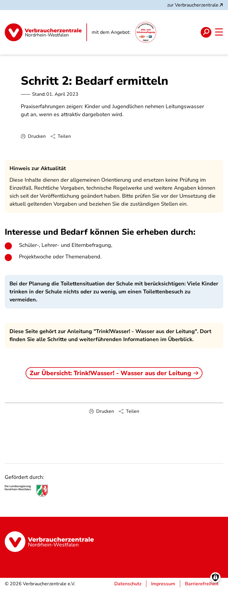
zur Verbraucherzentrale (192, 5)
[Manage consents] (215, 577)
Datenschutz (127, 584)
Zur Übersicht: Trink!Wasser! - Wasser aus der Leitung (110, 373)
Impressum (163, 584)
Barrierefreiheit (201, 584)
